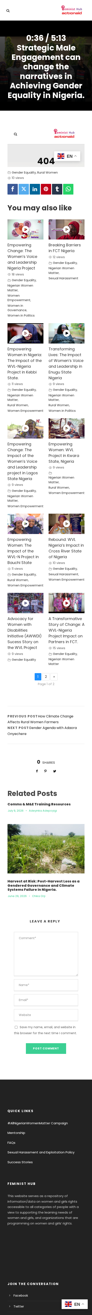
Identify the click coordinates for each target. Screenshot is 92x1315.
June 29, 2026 (17, 896)
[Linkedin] (35, 189)
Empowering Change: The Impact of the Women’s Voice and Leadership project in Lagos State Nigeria (22, 461)
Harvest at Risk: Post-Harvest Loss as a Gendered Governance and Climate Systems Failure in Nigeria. (43, 885)
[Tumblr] (57, 189)
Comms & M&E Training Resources (39, 804)
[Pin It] (46, 189)
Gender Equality (24, 172)
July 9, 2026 (16, 811)
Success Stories (20, 1162)
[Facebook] (12, 189)
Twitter (18, 1306)
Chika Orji (38, 896)
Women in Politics (21, 315)
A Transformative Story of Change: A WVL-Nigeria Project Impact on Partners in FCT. (67, 630)
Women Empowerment (18, 297)
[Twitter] (24, 189)
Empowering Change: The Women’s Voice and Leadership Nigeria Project (22, 256)
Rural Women (47, 172)
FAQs (11, 1142)
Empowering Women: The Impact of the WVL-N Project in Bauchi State (23, 551)
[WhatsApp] (68, 189)
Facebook (20, 1295)
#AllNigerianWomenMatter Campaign (37, 1123)
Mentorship (16, 1133)
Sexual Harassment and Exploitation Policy (40, 1152)
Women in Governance (17, 307)
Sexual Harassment (63, 278)
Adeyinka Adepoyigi (43, 811)
